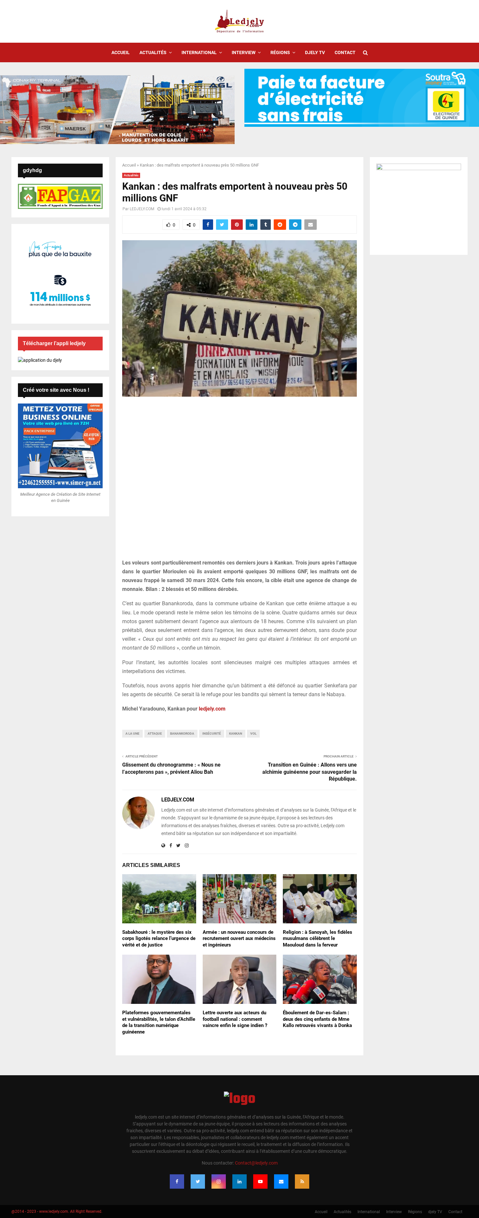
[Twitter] (198, 1181)
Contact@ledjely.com (256, 1163)
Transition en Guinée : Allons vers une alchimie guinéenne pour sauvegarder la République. (309, 772)
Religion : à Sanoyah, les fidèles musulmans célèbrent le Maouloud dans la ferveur (317, 938)
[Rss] (302, 1181)
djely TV (315, 52)
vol (253, 733)
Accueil (120, 52)
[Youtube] (260, 1181)
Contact (345, 52)
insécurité (211, 733)
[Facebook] (177, 1181)
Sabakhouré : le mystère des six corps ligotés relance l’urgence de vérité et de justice (159, 938)
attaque (155, 733)
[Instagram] (218, 1181)
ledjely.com (212, 709)
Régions (280, 52)
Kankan (235, 733)
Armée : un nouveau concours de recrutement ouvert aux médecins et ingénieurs (239, 938)
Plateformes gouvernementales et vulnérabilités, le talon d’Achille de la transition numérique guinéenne (158, 1022)
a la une (132, 733)
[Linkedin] (239, 1181)
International (199, 52)
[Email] (281, 1181)
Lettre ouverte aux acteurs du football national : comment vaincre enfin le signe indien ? (235, 1019)
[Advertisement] (239, 481)
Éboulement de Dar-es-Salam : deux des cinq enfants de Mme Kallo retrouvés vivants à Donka (317, 1019)
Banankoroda (182, 733)
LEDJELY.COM (142, 209)
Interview (243, 52)
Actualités (153, 52)
